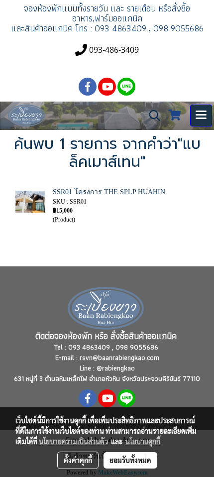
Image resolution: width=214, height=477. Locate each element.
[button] (151, 115)
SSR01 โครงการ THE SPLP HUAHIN (109, 192)
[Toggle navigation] (201, 115)
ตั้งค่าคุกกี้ (78, 460)
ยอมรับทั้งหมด (130, 460)
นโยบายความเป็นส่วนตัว (73, 441)
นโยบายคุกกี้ (142, 441)
